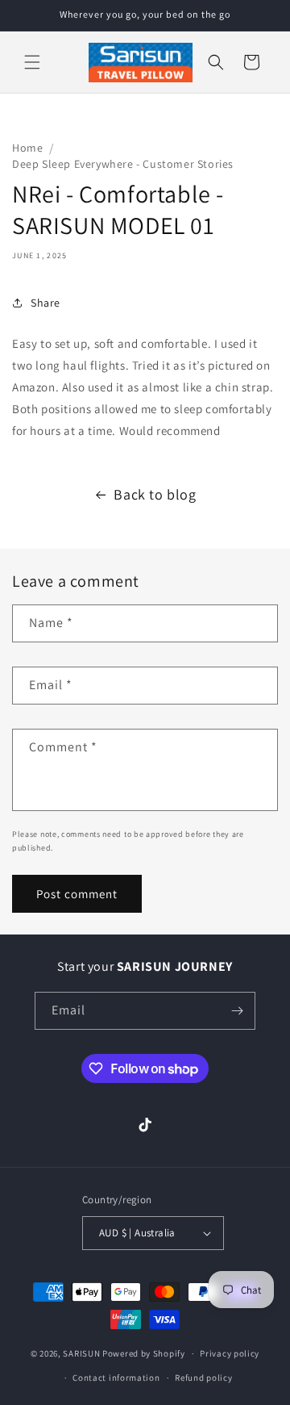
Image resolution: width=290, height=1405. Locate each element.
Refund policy (203, 1377)
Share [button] (45, 302)
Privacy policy (229, 1353)
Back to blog (155, 494)
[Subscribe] (237, 1011)
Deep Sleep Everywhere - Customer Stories (123, 164)
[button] (32, 62)
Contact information (116, 1377)
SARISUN (81, 1353)
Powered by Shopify (143, 1353)
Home (27, 147)
